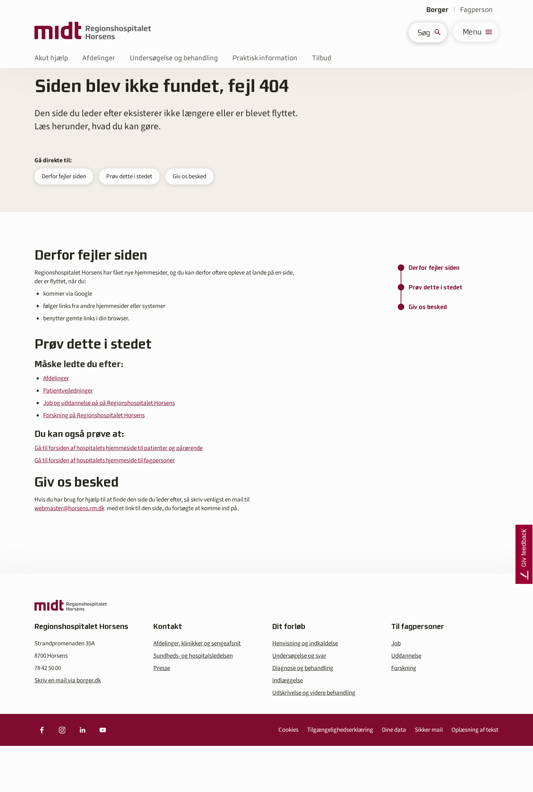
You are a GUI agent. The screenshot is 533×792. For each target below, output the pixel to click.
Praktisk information (264, 58)
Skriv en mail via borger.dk (67, 680)
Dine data (394, 730)
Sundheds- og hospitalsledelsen (193, 655)
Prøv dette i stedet (129, 176)
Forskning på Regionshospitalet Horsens (94, 415)
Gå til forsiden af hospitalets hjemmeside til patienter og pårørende (118, 448)
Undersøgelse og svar (299, 655)
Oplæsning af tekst (475, 730)
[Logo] (92, 32)
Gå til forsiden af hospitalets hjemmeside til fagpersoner (104, 460)
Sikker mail (429, 730)
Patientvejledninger (68, 390)
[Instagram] (62, 730)
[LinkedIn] (82, 730)
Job (396, 643)
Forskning (403, 668)
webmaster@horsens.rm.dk (69, 508)
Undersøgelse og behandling (174, 58)
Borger (437, 9)
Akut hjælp (51, 58)
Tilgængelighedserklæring (340, 730)
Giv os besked (189, 176)
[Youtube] (102, 730)
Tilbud (321, 58)
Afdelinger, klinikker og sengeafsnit (197, 643)
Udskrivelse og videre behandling (313, 693)
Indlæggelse (287, 680)
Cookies (288, 730)
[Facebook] (41, 730)
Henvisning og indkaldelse (305, 643)
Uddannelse (406, 655)
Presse (161, 668)
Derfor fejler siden (64, 176)
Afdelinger (98, 58)
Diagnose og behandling (302, 668)
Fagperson (476, 9)
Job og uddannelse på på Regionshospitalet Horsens (109, 403)
